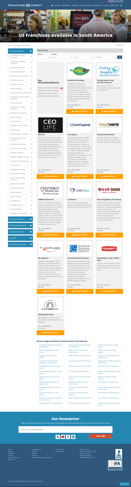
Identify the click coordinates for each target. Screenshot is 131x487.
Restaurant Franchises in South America (78, 393)
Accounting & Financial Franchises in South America (50, 346)
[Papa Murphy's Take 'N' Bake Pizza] (109, 248)
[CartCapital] (80, 125)
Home (9, 45)
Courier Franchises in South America (80, 361)
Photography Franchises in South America (49, 388)
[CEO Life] (50, 125)
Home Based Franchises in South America (49, 378)
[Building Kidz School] (50, 305)
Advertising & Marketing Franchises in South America (79, 346)
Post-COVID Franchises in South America (79, 388)
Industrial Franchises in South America (107, 378)
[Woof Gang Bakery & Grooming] (109, 190)
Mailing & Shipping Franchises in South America (49, 383)
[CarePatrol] (80, 190)
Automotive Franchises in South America (108, 346)
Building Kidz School (46, 314)
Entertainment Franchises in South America (49, 367)
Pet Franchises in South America (108, 382)
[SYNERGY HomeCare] (50, 190)
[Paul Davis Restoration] (109, 125)
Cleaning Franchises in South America (48, 356)
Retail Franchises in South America (108, 393)
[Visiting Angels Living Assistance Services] (109, 71)
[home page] (25, 5)
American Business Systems (78, 258)
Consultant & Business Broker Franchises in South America (48, 362)
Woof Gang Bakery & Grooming (109, 199)
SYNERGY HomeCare (46, 199)
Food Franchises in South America (108, 366)
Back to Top (125, 484)
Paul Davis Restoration (105, 134)
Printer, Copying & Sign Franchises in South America (109, 388)
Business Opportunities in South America (49, 351)
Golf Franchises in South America (79, 371)
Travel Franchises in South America (79, 403)
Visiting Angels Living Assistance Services (105, 81)
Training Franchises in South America (50, 403)
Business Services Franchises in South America (78, 351)
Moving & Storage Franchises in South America (78, 383)
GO (120, 57)
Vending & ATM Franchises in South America (109, 404)
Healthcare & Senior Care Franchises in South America (50, 399)
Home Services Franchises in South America (79, 378)
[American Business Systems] (80, 248)
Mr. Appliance (43, 258)
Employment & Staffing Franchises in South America (109, 362)
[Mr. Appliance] (50, 248)
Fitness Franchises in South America (80, 366)
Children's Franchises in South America (107, 351)
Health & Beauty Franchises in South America (109, 372)
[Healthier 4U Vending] (80, 71)
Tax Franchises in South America (108, 398)
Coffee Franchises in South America (80, 355)
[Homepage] (52, 5)
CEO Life (41, 134)
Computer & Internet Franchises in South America (108, 356)
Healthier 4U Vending (76, 80)
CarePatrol (72, 199)
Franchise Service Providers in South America (50, 372)
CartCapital (72, 134)
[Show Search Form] (121, 5)
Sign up (99, 436)
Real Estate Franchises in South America (49, 393)
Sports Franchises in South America (80, 398)
